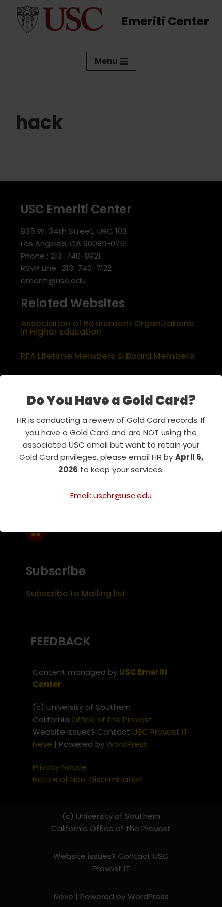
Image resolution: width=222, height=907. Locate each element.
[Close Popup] (215, 383)
